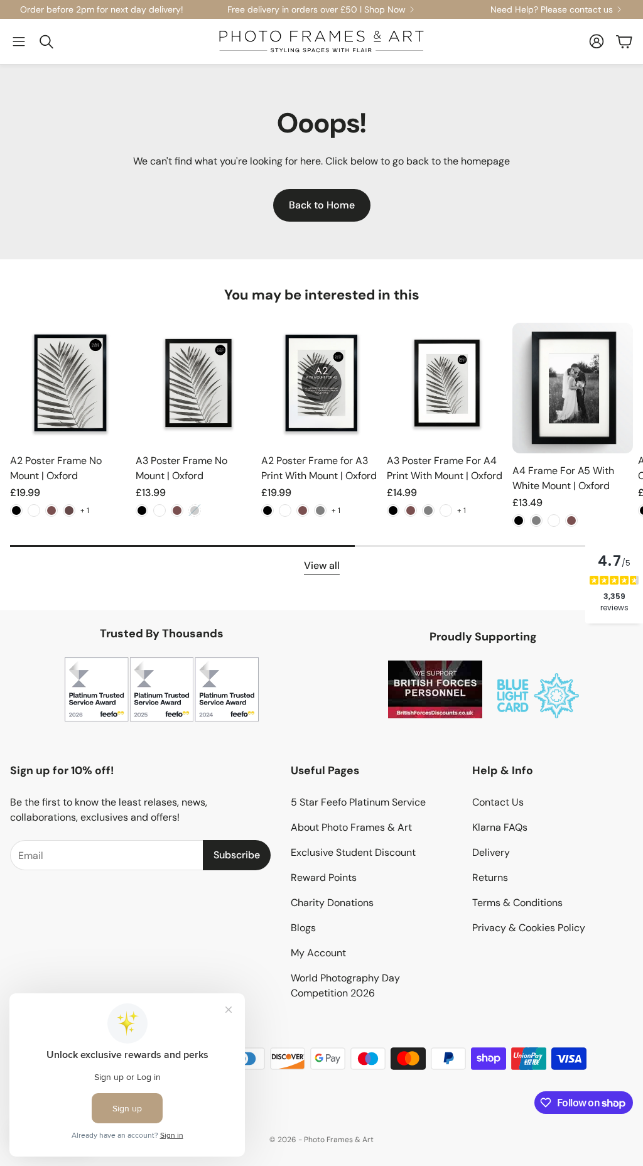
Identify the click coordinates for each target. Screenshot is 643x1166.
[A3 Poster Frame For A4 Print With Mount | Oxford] (447, 383)
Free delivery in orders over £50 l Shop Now (316, 9)
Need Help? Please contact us (551, 9)
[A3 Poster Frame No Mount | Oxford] (196, 383)
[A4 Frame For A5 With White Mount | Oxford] (572, 388)
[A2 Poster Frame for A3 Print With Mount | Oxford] (321, 383)
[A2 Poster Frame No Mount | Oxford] (70, 383)
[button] (19, 41)
